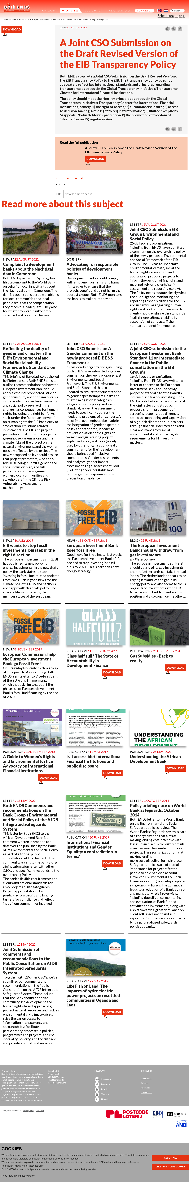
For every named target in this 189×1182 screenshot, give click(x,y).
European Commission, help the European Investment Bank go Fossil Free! (29, 659)
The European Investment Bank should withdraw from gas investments (156, 550)
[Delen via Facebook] (180, 30)
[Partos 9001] (177, 1117)
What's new (17, 19)
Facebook (105, 1084)
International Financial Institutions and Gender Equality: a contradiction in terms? (91, 849)
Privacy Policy (28, 1111)
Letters (28, 19)
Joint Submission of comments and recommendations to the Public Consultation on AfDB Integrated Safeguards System (30, 961)
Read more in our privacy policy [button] (18, 1176)
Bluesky (105, 1089)
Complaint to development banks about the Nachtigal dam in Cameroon (28, 269)
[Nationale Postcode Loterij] (127, 1117)
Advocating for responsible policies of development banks (92, 269)
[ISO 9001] (157, 1117)
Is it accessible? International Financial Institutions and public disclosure (94, 761)
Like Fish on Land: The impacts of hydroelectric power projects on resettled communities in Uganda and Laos (93, 995)
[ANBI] (182, 1127)
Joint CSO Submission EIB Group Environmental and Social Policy (154, 234)
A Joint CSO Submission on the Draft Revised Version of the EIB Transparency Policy (70, 19)
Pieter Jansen (145, 559)
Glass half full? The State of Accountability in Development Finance (92, 660)
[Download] (95, 164)
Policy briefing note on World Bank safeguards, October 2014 (158, 810)
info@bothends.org (57, 1082)
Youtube (105, 1094)
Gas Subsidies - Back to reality (151, 658)
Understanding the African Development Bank (155, 759)
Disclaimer (40, 1111)
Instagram (106, 1079)
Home (7, 19)
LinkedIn (105, 1099)
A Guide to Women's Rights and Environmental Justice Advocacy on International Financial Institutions (29, 763)
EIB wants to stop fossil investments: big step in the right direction (29, 550)
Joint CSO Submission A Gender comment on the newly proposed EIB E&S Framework (89, 355)
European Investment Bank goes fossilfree (92, 548)
